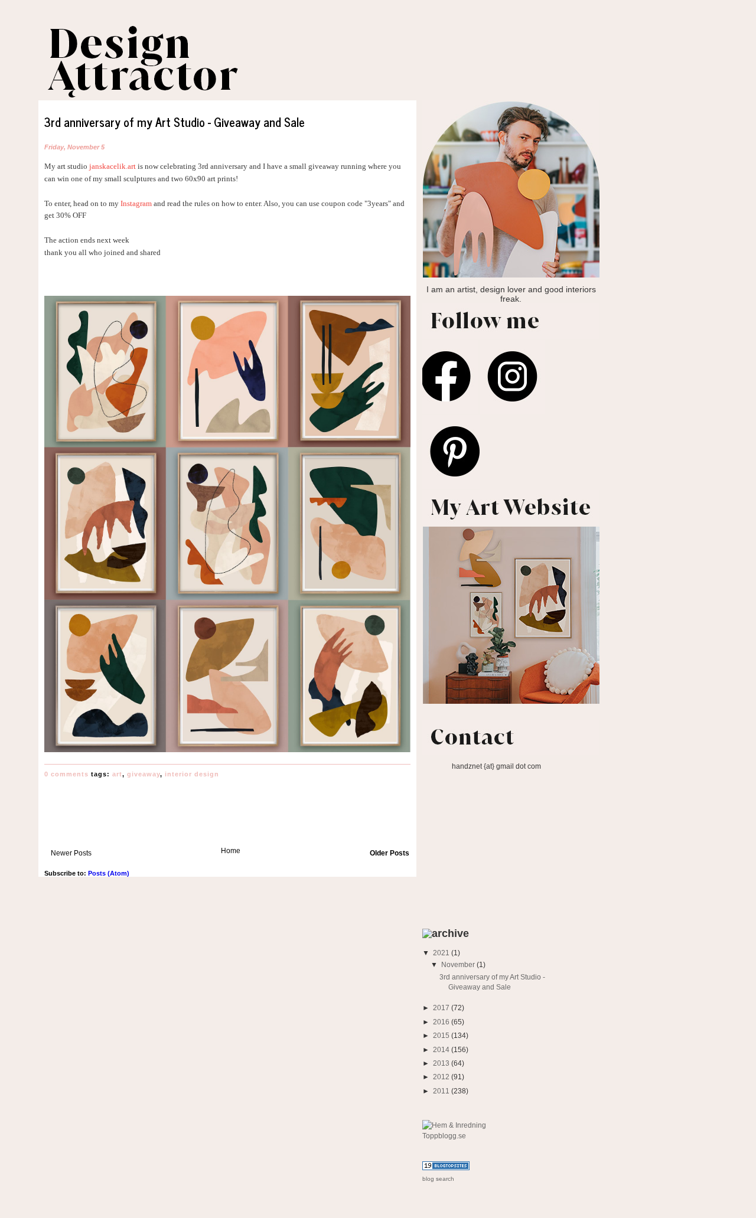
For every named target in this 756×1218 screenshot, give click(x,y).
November (459, 964)
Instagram (135, 203)
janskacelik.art (112, 166)
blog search (438, 1178)
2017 (442, 1007)
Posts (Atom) (108, 873)
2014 (442, 1049)
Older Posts (389, 853)
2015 (442, 1035)
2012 (442, 1076)
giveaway (143, 774)
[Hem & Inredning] (454, 1125)
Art (117, 774)
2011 (442, 1091)
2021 (442, 952)
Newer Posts (71, 853)
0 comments (66, 774)
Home (230, 850)
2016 (442, 1022)
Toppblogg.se (444, 1135)
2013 (442, 1063)
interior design (192, 774)
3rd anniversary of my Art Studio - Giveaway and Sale (174, 122)
